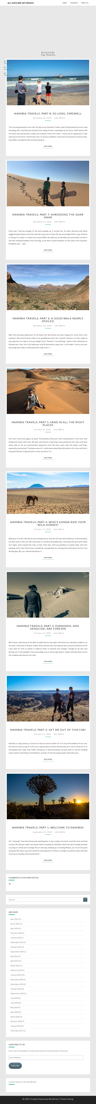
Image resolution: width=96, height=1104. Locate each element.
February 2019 (16, 970)
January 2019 (16, 975)
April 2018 (14, 1012)
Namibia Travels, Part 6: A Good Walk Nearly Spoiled (48, 320)
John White (59, 118)
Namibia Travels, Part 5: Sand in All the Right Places (48, 424)
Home (65, 3)
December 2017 (17, 1030)
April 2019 (14, 961)
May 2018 (14, 1007)
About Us (84, 3)
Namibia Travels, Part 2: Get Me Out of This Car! (48, 729)
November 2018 (17, 984)
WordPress (54, 1099)
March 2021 (15, 924)
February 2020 (16, 933)
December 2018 (17, 979)
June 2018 (14, 1003)
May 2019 (14, 956)
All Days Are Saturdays (21, 2)
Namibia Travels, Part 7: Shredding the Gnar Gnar (48, 216)
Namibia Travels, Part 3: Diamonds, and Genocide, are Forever (48, 627)
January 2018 (16, 1026)
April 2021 (14, 919)
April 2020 (14, 928)
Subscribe (15, 1065)
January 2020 (16, 937)
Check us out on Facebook (22, 1082)
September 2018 (17, 993)
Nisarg (70, 1099)
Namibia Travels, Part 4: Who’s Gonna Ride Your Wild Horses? (48, 523)
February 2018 (16, 1021)
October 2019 (16, 947)
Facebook (74, 3)
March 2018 (15, 1017)
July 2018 (14, 998)
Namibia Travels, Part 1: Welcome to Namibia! (48, 827)
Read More (49, 146)
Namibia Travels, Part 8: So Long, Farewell (48, 113)
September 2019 (17, 951)
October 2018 (16, 989)
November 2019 (17, 942)
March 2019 (15, 965)
